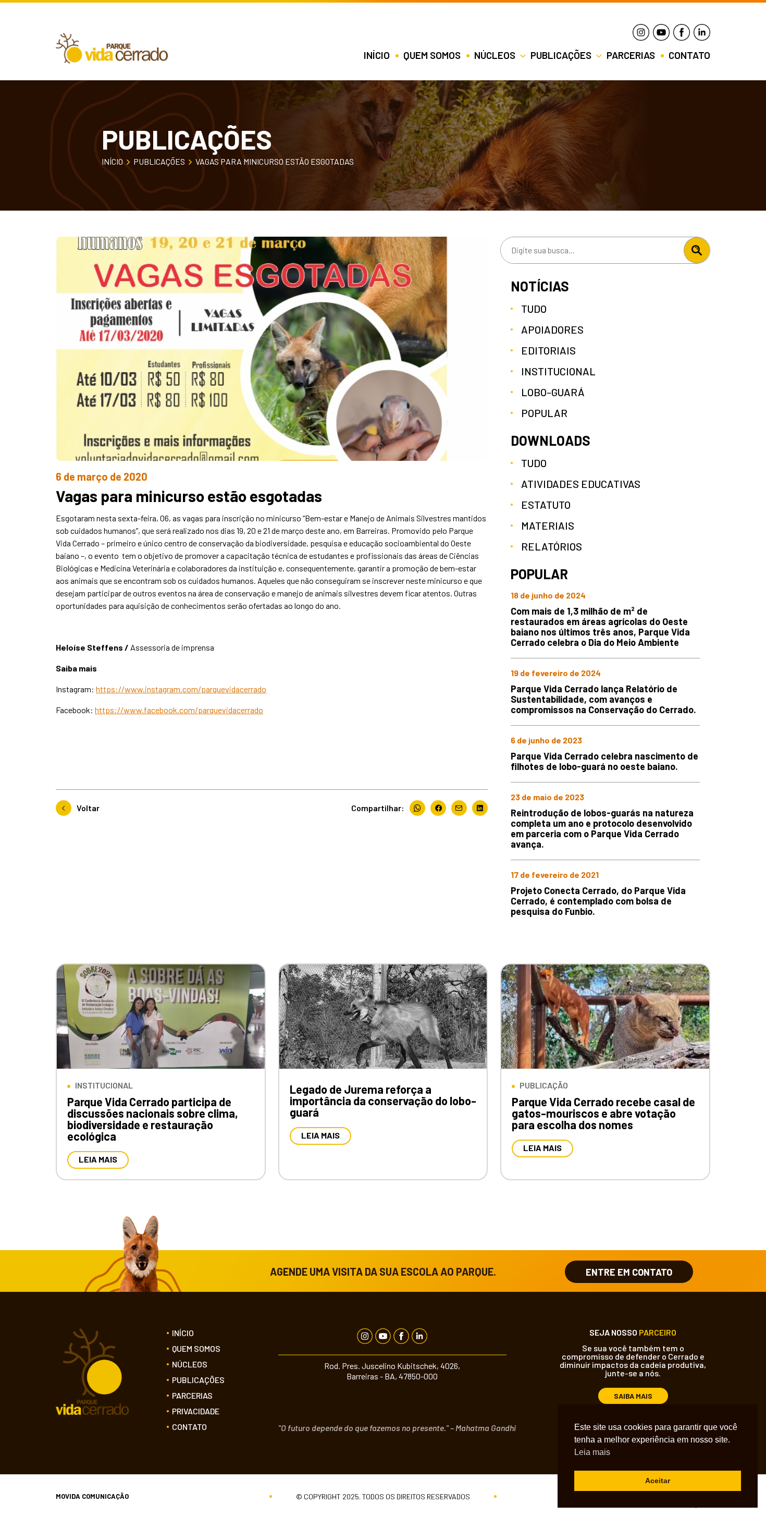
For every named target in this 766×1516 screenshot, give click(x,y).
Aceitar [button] (657, 1480)
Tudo (534, 308)
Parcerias (632, 55)
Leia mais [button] (592, 1452)
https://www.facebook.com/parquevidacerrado (179, 710)
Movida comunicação (92, 1496)
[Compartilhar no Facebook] (440, 808)
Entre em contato (629, 1272)
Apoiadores (552, 329)
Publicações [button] (562, 55)
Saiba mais (633, 1395)
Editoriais (548, 350)
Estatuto (546, 504)
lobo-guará (553, 392)
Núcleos (189, 1364)
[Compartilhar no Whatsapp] (420, 808)
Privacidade (195, 1411)
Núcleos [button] (495, 55)
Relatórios (551, 546)
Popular (544, 413)
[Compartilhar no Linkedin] (480, 808)
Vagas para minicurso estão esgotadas (274, 161)
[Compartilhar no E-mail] (461, 808)
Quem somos (433, 55)
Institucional (558, 371)
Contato (689, 55)
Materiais (547, 525)
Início (378, 55)
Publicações (159, 161)
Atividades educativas (580, 484)
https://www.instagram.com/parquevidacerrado (181, 689)
